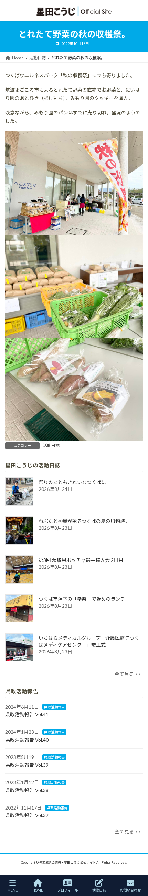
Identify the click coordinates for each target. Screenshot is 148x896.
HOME (37, 890)
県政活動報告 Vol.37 (27, 815)
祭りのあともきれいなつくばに (72, 482)
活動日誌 (51, 445)
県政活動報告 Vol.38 (27, 790)
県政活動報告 (54, 707)
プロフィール (67, 890)
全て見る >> (128, 674)
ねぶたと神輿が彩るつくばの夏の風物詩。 (84, 521)
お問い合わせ (130, 890)
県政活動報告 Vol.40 (27, 740)
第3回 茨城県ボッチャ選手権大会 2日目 (81, 560)
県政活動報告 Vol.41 (27, 714)
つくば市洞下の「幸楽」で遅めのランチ (82, 599)
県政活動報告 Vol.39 (27, 765)
